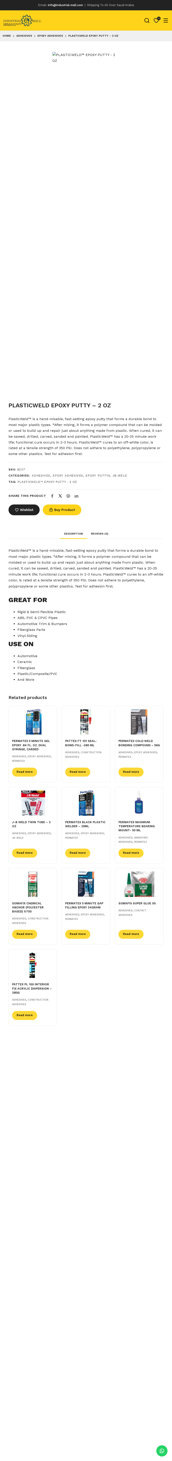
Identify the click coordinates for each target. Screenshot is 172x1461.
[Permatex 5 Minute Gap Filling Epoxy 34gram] (86, 884)
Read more (25, 771)
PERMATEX (18, 761)
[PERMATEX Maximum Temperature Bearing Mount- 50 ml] (139, 803)
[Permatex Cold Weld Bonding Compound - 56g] (139, 722)
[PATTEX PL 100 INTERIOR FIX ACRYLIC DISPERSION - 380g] (33, 965)
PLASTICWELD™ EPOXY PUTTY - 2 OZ (47, 482)
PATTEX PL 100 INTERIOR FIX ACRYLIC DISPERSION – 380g (32, 988)
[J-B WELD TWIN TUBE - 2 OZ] (33, 803)
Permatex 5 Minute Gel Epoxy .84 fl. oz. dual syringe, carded (31, 745)
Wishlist (26, 510)
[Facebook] (52, 496)
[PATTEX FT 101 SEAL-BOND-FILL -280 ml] (86, 722)
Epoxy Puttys (98, 475)
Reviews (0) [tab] (99, 533)
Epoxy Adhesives (68, 475)
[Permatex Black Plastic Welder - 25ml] (86, 803)
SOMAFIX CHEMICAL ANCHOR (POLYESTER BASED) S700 (28, 907)
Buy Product (64, 510)
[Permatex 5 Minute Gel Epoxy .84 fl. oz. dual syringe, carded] (33, 722)
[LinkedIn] (76, 496)
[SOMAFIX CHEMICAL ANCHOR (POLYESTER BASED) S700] (33, 884)
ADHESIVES (41, 475)
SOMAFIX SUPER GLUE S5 (137, 903)
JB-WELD (120, 475)
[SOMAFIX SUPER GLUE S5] (139, 884)
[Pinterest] (68, 496)
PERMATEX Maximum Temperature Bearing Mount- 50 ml (136, 826)
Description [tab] (73, 533)
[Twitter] (60, 496)
